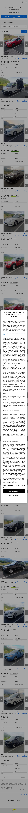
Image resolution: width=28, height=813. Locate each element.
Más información (14, 495)
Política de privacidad (8, 485)
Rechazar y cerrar (14, 500)
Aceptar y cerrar (14, 491)
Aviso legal (17, 485)
